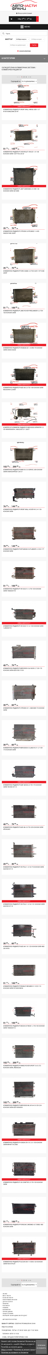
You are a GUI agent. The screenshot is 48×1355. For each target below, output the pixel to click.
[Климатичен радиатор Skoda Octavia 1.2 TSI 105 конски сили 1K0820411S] (24, 1021)
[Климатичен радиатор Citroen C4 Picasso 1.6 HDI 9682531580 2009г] (24, 226)
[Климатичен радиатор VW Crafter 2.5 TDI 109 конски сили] (24, 1180)
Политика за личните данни (24, 1350)
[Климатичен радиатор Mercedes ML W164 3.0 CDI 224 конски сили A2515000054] (24, 1100)
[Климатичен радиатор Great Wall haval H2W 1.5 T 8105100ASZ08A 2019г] (24, 107)
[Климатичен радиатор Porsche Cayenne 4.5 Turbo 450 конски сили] (24, 1220)
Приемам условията (41, 1347)
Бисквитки (6, 1309)
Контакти (6, 1305)
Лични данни (7, 1311)
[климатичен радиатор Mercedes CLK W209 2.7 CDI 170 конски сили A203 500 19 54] (24, 663)
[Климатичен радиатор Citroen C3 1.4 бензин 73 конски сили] (24, 703)
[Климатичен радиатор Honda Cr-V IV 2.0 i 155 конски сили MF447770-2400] (24, 1140)
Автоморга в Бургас (10, 1319)
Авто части (7, 1296)
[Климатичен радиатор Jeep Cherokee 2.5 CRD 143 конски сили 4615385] (24, 187)
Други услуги (8, 1301)
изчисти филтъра (25, 51)
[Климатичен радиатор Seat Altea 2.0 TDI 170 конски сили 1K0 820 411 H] (24, 783)
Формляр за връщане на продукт (15, 1315)
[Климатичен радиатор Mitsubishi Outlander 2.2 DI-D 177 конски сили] (24, 544)
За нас (5, 1294)
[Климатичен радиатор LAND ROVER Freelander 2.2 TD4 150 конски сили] (24, 306)
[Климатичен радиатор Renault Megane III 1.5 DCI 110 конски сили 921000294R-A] (24, 981)
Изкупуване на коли (10, 1299)
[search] (3, 33)
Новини (5, 1307)
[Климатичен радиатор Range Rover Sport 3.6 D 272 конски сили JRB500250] (24, 1061)
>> (30, 77)
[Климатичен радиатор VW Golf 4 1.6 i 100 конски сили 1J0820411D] (24, 624)
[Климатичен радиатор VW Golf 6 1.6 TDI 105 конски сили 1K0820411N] (24, 584)
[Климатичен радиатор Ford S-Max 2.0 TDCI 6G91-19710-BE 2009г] (24, 266)
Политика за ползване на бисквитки (14, 1352)
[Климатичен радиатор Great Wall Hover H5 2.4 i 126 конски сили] (24, 504)
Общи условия (8, 1313)
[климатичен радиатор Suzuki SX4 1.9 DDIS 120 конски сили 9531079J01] (24, 1259)
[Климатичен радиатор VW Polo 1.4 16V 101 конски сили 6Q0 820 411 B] (24, 902)
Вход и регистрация (25, 13)
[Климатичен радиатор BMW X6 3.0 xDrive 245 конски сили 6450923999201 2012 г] (24, 465)
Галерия (5, 1303)
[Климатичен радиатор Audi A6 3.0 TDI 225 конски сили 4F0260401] (24, 822)
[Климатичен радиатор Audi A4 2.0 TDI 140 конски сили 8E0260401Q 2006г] (24, 385)
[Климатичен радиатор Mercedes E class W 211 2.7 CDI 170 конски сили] (24, 743)
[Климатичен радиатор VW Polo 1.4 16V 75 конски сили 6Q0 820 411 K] (24, 862)
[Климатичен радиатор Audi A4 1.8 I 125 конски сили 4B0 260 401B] (24, 942)
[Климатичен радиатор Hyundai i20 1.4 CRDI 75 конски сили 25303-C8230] (24, 346)
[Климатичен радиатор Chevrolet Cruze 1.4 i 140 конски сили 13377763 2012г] (24, 147)
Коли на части (8, 1297)
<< (18, 77)
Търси (34, 45)
